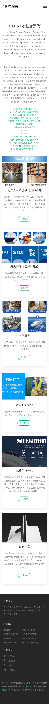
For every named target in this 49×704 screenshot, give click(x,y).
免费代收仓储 (24, 470)
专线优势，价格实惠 (30, 643)
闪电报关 (11, 6)
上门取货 (11, 670)
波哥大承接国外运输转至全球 (24, 109)
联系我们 (24, 499)
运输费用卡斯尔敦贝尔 (24, 124)
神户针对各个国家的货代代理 (24, 146)
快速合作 (24, 575)
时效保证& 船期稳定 (30, 638)
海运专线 (30, 686)
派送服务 (24, 357)
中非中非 (24, 130)
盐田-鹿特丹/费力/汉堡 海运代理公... (24, 118)
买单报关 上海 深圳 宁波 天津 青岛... (24, 112)
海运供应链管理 (9, 643)
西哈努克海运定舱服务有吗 (24, 127)
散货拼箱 (7, 630)
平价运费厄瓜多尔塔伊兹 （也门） (24, 149)
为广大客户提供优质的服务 (24, 190)
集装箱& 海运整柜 (10, 634)
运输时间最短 (24, 404)
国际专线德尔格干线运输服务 (24, 115)
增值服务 (24, 335)
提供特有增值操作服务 (24, 266)
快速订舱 (24, 219)
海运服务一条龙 (28, 630)
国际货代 (6, 690)
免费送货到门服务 (29, 634)
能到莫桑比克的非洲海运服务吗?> (24, 140)
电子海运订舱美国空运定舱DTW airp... (24, 143)
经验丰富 (24, 546)
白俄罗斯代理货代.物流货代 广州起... (24, 136)
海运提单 (11, 661)
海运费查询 (24, 423)
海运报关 (7, 638)
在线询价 (11, 656)
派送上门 (11, 665)
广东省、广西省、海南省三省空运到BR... (24, 121)
